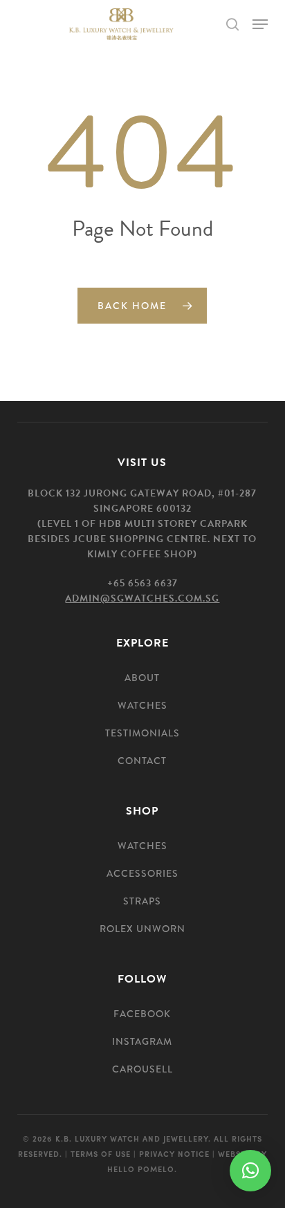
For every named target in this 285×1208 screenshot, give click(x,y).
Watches (142, 705)
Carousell (142, 1069)
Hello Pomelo (140, 1168)
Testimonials (142, 733)
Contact (142, 761)
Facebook (142, 1014)
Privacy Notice (174, 1153)
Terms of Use (101, 1153)
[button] (260, 24)
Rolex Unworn (142, 929)
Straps (142, 901)
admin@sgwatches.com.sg (142, 598)
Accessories (142, 873)
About (142, 678)
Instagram (142, 1041)
